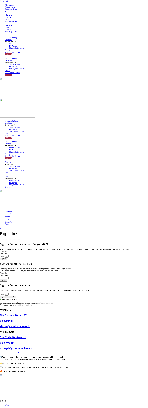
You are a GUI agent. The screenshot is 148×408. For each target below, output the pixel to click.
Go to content (5, 1)
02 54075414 (7, 342)
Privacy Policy (5, 353)
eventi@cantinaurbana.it (24, 305)
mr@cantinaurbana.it (45, 303)
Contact (7, 216)
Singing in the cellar (16, 48)
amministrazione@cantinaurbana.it (77, 359)
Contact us (8, 54)
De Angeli (13, 46)
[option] (76, 405)
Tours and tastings (11, 38)
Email (2, 256)
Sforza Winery (14, 44)
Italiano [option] (7, 405)
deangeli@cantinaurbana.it (16, 348)
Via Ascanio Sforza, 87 (13, 315)
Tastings (8, 162)
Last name (4, 254)
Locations (8, 40)
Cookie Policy (17, 353)
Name (2, 251)
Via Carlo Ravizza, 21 (13, 337)
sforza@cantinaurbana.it (15, 326)
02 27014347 (7, 320)
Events (7, 50)
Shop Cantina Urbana (12, 52)
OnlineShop (9, 214)
